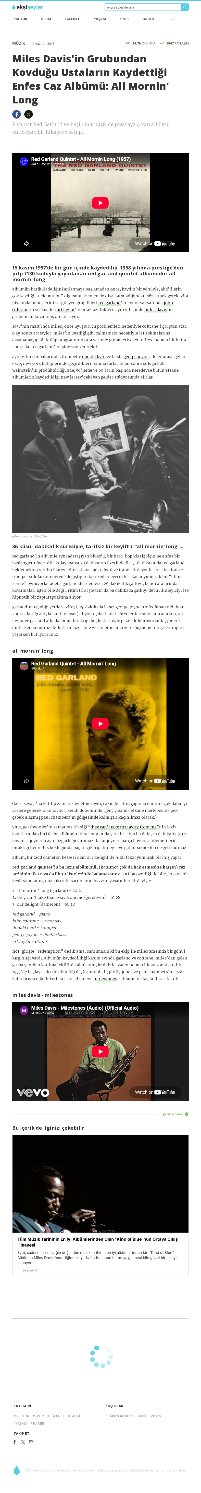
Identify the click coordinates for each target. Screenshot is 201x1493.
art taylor (66, 310)
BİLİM (46, 18)
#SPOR (38, 1416)
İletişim (155, 1416)
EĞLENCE (72, 18)
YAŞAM (100, 18)
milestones (106, 979)
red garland (109, 303)
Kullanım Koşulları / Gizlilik (125, 1416)
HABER (148, 18)
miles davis (155, 310)
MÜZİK (19, 43)
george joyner (137, 357)
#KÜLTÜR (21, 1416)
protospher (173, 1114)
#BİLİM (74, 1416)
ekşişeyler (34, 8)
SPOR (124, 18)
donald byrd (94, 357)
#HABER (37, 1423)
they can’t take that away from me (123, 827)
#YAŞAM (20, 1423)
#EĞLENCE (56, 1416)
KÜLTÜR (20, 18)
